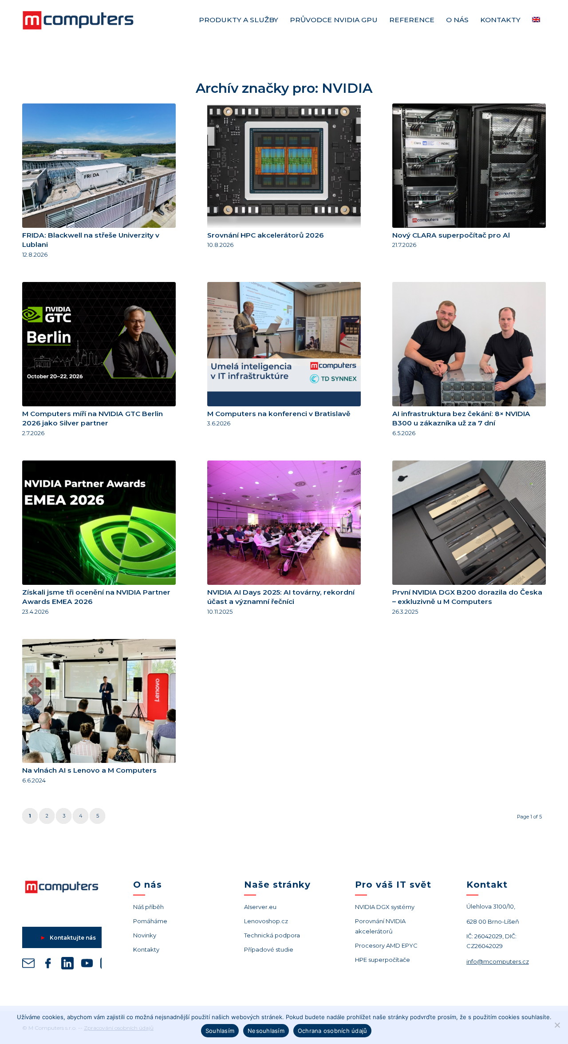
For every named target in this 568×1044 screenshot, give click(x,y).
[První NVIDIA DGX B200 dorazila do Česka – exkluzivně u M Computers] (469, 522)
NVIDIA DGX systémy (384, 906)
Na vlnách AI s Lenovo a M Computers (89, 770)
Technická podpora (272, 935)
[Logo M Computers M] (88, 20)
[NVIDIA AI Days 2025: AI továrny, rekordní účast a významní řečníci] (284, 522)
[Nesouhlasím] (556, 1024)
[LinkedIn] (67, 965)
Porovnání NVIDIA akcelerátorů (380, 926)
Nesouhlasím (266, 1030)
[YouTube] (87, 965)
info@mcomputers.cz (497, 961)
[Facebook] (48, 965)
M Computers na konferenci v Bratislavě (279, 413)
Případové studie (268, 949)
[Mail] (28, 965)
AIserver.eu (260, 906)
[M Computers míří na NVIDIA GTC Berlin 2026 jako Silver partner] (99, 344)
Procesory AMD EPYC (386, 945)
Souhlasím (219, 1030)
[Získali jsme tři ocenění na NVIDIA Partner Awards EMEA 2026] (99, 522)
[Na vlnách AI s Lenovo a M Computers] (99, 701)
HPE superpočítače (382, 959)
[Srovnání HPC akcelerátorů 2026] (284, 165)
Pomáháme (150, 921)
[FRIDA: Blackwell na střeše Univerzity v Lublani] (99, 165)
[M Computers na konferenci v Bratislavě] (284, 344)
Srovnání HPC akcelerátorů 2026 (265, 235)
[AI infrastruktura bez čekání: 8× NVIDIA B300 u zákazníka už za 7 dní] (469, 344)
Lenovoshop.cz (266, 921)
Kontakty (146, 949)
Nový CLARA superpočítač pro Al (451, 235)
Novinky (144, 935)
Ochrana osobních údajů (332, 1030)
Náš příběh (148, 906)
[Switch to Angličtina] (536, 20)
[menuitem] (238, 20)
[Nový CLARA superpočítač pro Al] (469, 165)
